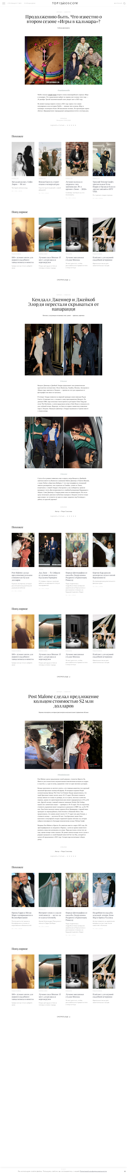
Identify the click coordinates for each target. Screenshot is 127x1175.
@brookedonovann (63, 775)
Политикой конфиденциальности (93, 1171)
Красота (69, 254)
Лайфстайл (43, 254)
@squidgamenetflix (64, 90)
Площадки (30, 3)
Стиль (41, 569)
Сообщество (15, 3)
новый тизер (52, 95)
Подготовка (16, 254)
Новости (15, 178)
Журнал (118, 3)
